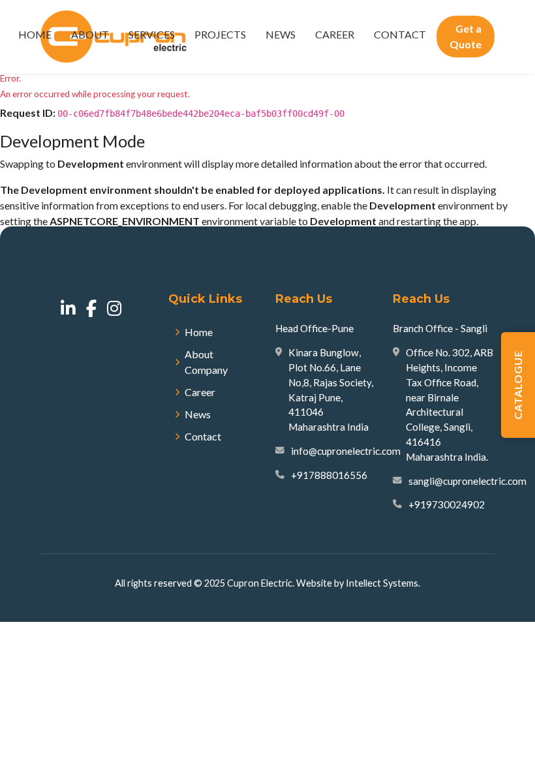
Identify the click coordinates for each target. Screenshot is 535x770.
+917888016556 (329, 475)
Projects (220, 34)
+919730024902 (446, 504)
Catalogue (518, 385)
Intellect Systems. (383, 583)
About (90, 34)
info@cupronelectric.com (346, 451)
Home (35, 34)
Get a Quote (466, 36)
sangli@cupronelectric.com (467, 481)
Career (334, 34)
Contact (400, 34)
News (281, 34)
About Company (206, 362)
